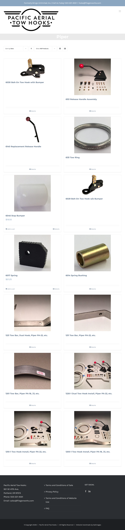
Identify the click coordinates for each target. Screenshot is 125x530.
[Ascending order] (31, 48)
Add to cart (11, 229)
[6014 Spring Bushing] (92, 253)
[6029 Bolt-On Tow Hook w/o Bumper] (92, 185)
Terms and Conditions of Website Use (61, 500)
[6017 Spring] (32, 253)
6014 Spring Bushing (76, 275)
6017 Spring (11, 275)
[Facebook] (86, 491)
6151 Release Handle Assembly (81, 99)
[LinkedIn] (89, 491)
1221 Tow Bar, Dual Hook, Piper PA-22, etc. (27, 335)
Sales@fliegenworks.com (90, 3)
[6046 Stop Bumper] (32, 193)
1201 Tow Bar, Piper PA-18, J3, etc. (22, 393)
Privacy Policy (52, 491)
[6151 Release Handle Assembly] (92, 77)
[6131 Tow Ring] (92, 135)
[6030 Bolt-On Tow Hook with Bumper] (32, 68)
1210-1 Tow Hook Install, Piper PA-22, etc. (26, 452)
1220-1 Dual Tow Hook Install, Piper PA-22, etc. (89, 393)
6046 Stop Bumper (15, 216)
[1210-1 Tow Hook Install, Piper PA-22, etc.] (32, 429)
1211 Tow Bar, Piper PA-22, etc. (81, 335)
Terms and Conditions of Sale (59, 485)
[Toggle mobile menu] (120, 11)
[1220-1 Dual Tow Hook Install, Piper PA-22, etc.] (92, 371)
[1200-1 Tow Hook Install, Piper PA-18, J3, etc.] (92, 429)
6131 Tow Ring (73, 157)
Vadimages (97, 525)
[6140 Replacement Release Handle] (32, 129)
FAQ (47, 508)
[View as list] (64, 48)
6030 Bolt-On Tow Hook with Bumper (25, 82)
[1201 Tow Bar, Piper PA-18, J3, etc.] (32, 371)
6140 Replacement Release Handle (23, 146)
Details (33, 111)
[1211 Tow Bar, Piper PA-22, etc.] (92, 313)
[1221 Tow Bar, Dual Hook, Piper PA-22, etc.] (32, 313)
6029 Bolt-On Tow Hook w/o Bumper (84, 199)
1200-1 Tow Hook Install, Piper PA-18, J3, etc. (88, 452)
